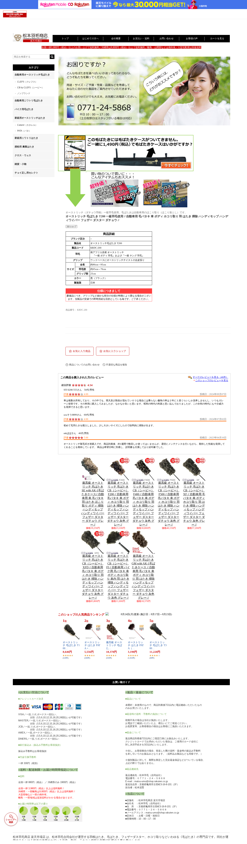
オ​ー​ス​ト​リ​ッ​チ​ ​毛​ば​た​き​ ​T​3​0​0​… (158, 645)
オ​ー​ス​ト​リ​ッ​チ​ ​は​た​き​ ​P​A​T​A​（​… (136, 645)
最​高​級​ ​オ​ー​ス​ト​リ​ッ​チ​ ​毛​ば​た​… (114, 645)
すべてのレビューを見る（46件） (210, 377)
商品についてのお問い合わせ (84, 364)
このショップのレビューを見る (211, 380)
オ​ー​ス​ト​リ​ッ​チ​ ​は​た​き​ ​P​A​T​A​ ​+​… (92, 645)
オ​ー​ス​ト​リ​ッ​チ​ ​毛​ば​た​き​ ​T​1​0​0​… (71, 645)
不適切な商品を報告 (116, 364)
